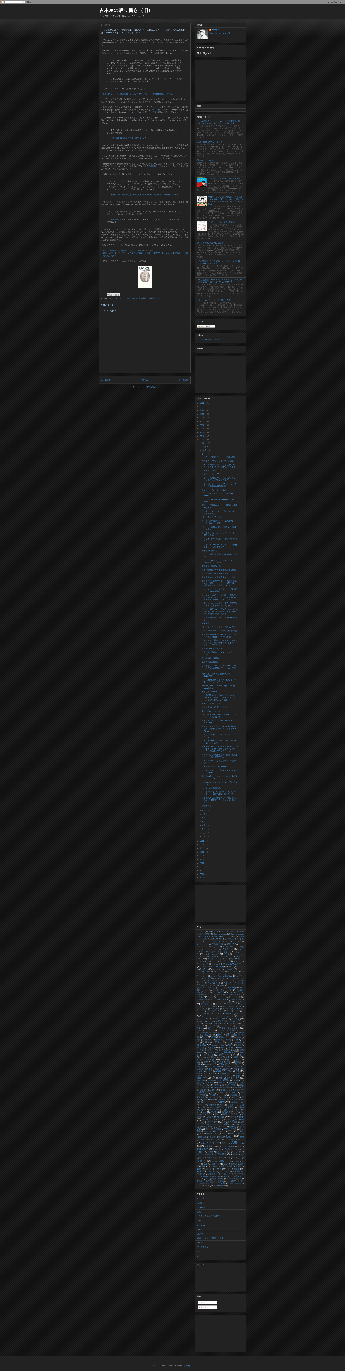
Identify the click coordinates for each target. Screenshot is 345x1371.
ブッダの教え (131, 298)
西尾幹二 (226, 1114)
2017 (202, 421)
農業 (229, 1152)
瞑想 (207, 1185)
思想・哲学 (202, 1078)
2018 (202, 418)
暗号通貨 (205, 1033)
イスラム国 (209, 952)
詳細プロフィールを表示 (219, 33)
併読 (199, 1171)
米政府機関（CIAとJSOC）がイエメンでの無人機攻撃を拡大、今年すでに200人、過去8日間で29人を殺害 (219, 697)
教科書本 (228, 1052)
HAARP (208, 934)
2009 (202, 848)
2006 (202, 856)
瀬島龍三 (235, 1110)
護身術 (207, 1064)
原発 (206, 1062)
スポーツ (211, 985)
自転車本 (232, 1083)
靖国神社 (230, 1179)
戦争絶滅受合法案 (209, 550)
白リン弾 (237, 1152)
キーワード (224, 961)
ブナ (224, 1006)
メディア (219, 1021)
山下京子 (237, 1073)
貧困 (230, 1161)
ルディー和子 (213, 1028)
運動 (206, 1037)
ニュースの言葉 (202, 999)
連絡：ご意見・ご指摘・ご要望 (210, 1238)
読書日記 (237, 1142)
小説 (223, 1095)
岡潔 (199, 1040)
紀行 (219, 1050)
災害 (199, 1073)
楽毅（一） (115, 219)
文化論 (238, 1166)
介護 (228, 1042)
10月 (204, 450)
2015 (202, 429)
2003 (202, 863)
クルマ (231, 967)
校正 (239, 1064)
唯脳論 (199, 1181)
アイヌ (199, 941)
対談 (216, 1122)
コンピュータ (204, 972)
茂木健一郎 (215, 1176)
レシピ (237, 1028)
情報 (212, 1100)
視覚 (213, 1078)
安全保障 (233, 1030)
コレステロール (217, 969)
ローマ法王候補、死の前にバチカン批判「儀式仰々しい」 (219, 741)
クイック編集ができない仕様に (210, 243)
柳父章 (238, 1179)
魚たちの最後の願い (210, 662)
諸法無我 (221, 1093)
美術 (228, 1158)
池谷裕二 (222, 1127)
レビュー (209, 1030)
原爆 (199, 1062)
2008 (202, 852)
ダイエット (203, 988)
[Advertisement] (220, 80)
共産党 (210, 1052)
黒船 (236, 1069)
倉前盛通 (217, 1119)
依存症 (223, 1033)
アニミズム (130, 112)
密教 (232, 1174)
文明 (229, 1169)
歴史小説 (221, 1183)
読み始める (208, 1142)
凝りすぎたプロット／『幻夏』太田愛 (215, 300)
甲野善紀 (200, 1067)
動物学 (202, 1139)
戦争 (241, 1116)
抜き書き (222, 1154)
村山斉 (202, 1122)
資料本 (229, 1078)
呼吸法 (238, 1062)
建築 (207, 1060)
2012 (202, 440)
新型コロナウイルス (209, 1102)
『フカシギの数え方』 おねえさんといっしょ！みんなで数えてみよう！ (220, 479)
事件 (238, 1078)
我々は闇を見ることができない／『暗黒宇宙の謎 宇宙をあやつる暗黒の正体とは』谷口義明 (220, 122)
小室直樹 (212, 1095)
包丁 (221, 1171)
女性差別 (232, 1092)
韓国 (222, 1048)
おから (232, 959)
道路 (224, 1139)
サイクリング (218, 972)
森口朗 (234, 1102)
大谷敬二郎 (210, 1124)
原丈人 (238, 1060)
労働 (231, 1183)
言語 (221, 1062)
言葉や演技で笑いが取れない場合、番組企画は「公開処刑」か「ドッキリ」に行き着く (220, 800)
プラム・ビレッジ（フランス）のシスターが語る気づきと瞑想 (220, 561)
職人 (225, 1099)
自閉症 (216, 1085)
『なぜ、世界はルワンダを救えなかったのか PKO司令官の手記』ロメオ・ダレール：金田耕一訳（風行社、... (220, 611)
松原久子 (235, 1097)
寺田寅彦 (205, 623)
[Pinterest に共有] (118, 294)
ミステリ (235, 1019)
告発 (210, 1069)
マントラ (204, 1019)
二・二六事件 (228, 1146)
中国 (207, 1129)
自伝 (242, 1083)
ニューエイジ (220, 997)
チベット (220, 988)
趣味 (205, 1090)
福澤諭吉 (234, 1164)
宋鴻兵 (228, 1120)
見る (229, 1060)
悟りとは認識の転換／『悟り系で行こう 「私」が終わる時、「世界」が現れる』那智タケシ (220, 281)
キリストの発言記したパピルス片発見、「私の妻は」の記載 (219, 522)
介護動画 (238, 1042)
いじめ (216, 949)
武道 (226, 1164)
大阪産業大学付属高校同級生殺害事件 (224, 178)
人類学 (204, 1107)
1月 (204, 836)
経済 (242, 1055)
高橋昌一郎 (227, 1066)
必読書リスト (202, 1203)
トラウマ (231, 994)
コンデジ (241, 969)
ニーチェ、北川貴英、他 (212, 470)
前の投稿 (183, 380)
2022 (202, 403)
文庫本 (217, 1168)
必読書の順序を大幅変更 (212, 648)
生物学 (235, 1112)
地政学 (202, 1127)
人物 (242, 1105)
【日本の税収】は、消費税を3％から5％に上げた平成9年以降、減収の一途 (219, 793)
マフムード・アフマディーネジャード (218, 1016)
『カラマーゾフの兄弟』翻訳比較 (222, 222)
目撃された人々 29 (210, 474)
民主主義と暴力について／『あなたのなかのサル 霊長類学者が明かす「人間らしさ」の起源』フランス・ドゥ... (220, 748)
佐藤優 (218, 1071)
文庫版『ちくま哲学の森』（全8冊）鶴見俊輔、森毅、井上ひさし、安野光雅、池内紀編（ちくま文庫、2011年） (219, 583)
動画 (229, 1136)
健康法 (237, 1057)
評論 (222, 1161)
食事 (231, 1099)
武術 (206, 1164)
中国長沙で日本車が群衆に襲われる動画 (219, 570)
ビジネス (240, 1002)
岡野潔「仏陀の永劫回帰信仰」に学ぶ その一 (128, 138)
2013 (202, 436)
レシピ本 (200, 1030)
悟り (199, 1064)
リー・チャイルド (227, 1026)
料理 (228, 1181)
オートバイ (223, 959)
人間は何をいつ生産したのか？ (215, 707)
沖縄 (236, 1040)
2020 (202, 410)
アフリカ (230, 944)
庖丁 (227, 1172)
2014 (202, 432)
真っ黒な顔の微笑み (210, 658)
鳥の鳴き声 (207, 1131)
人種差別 (231, 1105)
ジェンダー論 (215, 976)
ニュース (233, 997)
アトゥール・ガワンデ (220, 941)
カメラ (215, 961)
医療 (227, 1035)
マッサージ (229, 1014)
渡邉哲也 (209, 1133)
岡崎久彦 (207, 1040)
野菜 (222, 1179)
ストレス (227, 983)
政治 (204, 1112)
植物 (219, 1099)
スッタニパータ (214, 983)
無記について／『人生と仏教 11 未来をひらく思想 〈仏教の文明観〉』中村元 (138, 94)
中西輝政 (217, 1129)
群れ (235, 1055)
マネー (240, 1013)
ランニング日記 (212, 1026)
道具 (218, 1139)
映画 (214, 1037)
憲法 (214, 1060)
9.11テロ (200, 932)
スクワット (228, 981)
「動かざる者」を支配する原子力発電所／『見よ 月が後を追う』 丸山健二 (220, 604)
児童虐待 (212, 1080)
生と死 (214, 1112)
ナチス (200, 997)
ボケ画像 (240, 1009)
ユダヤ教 (216, 1023)
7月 (204, 814)
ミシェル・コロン (219, 1019)
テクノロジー (218, 992)
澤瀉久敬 (200, 1185)
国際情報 (226, 1069)
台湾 (223, 1122)
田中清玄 (240, 1131)
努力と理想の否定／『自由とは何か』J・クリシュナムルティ (129, 250)
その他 (241, 985)
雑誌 (206, 1073)
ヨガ (223, 1023)
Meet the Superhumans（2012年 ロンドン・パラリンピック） (219, 715)
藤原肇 (212, 1137)
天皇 (230, 1131)
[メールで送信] (108, 294)
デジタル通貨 (221, 994)
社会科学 (215, 1087)
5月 (204, 821)
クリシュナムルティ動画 (213, 966)
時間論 (152, 298)
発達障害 (209, 1154)
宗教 (211, 1089)
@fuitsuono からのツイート (208, 339)
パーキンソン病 (236, 999)
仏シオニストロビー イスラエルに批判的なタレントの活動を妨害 (220, 546)
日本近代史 (202, 1149)
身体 (201, 1105)
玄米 (214, 1062)
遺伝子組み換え (206, 1035)
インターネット (222, 952)
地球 (236, 1124)
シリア (202, 981)
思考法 (238, 1076)
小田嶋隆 (233, 1095)
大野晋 (219, 1124)
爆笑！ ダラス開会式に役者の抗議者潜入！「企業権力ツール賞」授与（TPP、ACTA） (220, 728)
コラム (205, 969)
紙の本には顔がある (205, 160)
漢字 (239, 1045)
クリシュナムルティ (116, 298)
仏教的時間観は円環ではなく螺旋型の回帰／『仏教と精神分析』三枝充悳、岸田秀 (143, 194)
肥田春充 (221, 1158)
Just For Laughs (220, 934)
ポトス (202, 1011)
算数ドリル (229, 1076)
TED (242, 936)
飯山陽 (201, 1158)
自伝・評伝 (204, 1085)
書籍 (201, 1092)
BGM (216, 932)
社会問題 (236, 1087)
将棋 (203, 1095)
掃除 (235, 1119)
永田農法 (238, 1037)
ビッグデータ (206, 1004)
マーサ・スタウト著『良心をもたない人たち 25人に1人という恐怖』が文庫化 (220, 465)
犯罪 (242, 1154)
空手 (228, 1055)
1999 (202, 878)
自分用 (200, 1234)
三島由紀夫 (224, 1073)
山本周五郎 (218, 1076)
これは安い (230, 969)
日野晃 (237, 1149)
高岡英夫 (216, 1067)
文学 (199, 1169)
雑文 (213, 1073)
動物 (242, 1137)
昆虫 (200, 1071)
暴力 (234, 1172)
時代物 (236, 1080)
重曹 (236, 1090)
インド (227, 954)
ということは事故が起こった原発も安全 (219, 457)
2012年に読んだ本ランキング (209, 142)
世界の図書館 (214, 1110)
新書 (222, 1102)
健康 (227, 1057)
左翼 (238, 1071)
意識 (232, 1032)
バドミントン (211, 1002)
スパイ (203, 985)
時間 (219, 1080)
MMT (216, 936)
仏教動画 (214, 1166)
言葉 (229, 1062)
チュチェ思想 (231, 988)
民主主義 (240, 1174)
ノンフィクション (218, 999)
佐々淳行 (208, 1071)
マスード (217, 1014)
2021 (202, 407)
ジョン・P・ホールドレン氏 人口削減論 (219, 631)
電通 (201, 1134)
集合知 (223, 1090)
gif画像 (199, 934)
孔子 (214, 1064)
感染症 (230, 1045)
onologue (201, 1207)
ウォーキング (225, 956)
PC (228, 936)
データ (206, 992)
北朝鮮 (202, 1174)
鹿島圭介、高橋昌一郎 (211, 566)
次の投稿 (106, 380)
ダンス (212, 988)
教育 (217, 1052)
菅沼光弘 (229, 1107)
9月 (204, 454)
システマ (240, 976)
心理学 (241, 1099)
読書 (224, 1143)
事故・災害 (201, 1080)
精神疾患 (206, 1114)
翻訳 (225, 1174)
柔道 (230, 1090)
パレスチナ (226, 1002)
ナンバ (210, 997)
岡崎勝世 (218, 1040)
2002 (202, 867)
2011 (202, 841)
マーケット (218, 1011)
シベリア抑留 (206, 978)
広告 (232, 1064)
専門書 (220, 1116)
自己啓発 (210, 1083)
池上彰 (212, 1127)
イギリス (209, 949)
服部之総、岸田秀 (209, 691)
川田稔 (233, 1117)
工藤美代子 (223, 1064)
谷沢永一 (228, 1124)
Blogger (225, 932)
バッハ (200, 1002)
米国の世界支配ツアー (211, 703)
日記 (239, 1146)
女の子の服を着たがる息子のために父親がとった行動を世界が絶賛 (220, 756)
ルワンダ (225, 1028)
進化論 (222, 1105)
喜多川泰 (203, 1050)
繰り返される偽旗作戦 (211, 788)
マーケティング (232, 1011)
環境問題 (200, 1048)
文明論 (237, 1169)
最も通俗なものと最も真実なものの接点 (219, 577)
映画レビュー (225, 1037)
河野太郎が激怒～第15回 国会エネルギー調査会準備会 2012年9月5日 (219, 635)
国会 (217, 1069)
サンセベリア (233, 972)
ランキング (233, 1023)
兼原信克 (200, 1060)
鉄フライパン (219, 1131)
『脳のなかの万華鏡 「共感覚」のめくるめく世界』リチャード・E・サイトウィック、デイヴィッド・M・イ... (220, 642)
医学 (219, 1035)
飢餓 (235, 1050)
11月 (204, 447)
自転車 (221, 1083)
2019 (202, 414)
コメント (204, 1307)
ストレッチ (239, 983)
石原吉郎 (210, 1117)
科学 (207, 1042)
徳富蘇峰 (232, 1139)
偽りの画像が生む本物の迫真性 (215, 573)
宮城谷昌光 (143, 298)
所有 (242, 1090)
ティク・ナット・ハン (222, 990)
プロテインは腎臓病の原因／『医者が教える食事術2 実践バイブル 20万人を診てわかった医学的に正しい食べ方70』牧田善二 (226, 200)
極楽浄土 (154, 166)
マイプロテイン (203, 1247)
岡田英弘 (229, 1040)
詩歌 (220, 1078)
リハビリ (238, 1026)
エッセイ (211, 959)
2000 (202, 874)
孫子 (242, 1120)
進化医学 (212, 1105)
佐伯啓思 (229, 1071)
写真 (207, 1087)
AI (210, 932)
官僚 (222, 1045)
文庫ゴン (209, 1169)
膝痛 (235, 1158)
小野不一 (216, 30)
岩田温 (241, 1048)
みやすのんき (201, 1021)
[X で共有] (113, 294)
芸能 (214, 1057)
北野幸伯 (211, 1174)
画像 (217, 1042)
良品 (234, 1181)
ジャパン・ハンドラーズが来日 (215, 490)
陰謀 (235, 1035)
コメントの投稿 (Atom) (147, 387)
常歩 (205, 1100)
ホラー (209, 1011)
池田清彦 (233, 1127)
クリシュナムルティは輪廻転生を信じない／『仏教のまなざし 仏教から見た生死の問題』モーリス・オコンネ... (220, 597)
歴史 (211, 1183)
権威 (222, 1060)
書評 (212, 1093)
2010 (202, 844)
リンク (200, 1028)
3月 (204, 829)
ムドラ (211, 1021)
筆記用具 (214, 1161)
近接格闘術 (209, 1055)
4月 (204, 825)
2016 (202, 425)
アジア (206, 941)
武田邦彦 (216, 1164)
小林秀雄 (224, 1097)
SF (234, 936)
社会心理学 (225, 1087)
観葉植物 (212, 1048)
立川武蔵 (221, 1181)
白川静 (199, 1154)
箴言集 (221, 1185)
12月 (204, 443)
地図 (242, 1124)
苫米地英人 (209, 1146)
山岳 (199, 1076)
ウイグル (213, 956)
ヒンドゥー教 (232, 1004)
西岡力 (217, 1114)
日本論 (227, 1149)
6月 (204, 818)
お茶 (202, 961)
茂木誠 (226, 1176)
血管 (220, 1057)
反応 (235, 1154)
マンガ (241, 1016)
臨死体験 (204, 1183)
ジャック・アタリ (237, 978)
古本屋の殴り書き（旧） (126, 10)
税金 (235, 1114)
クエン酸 (217, 964)
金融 (220, 1055)
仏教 (158, 298)
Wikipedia (231, 939)
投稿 (202, 1302)
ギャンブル (237, 961)
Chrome (233, 932)
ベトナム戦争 (228, 1009)
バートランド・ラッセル (212, 517)
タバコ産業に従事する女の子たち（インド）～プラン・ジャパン (219, 681)
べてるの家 (215, 1009)
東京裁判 (241, 1133)
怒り (223, 1134)
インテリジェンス (211, 954)
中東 (234, 1129)
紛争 (231, 1166)
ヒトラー (219, 1004)
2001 (202, 870)
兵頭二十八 (211, 1172)
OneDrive (201, 1225)
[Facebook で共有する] (116, 294)
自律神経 (225, 1085)
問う (207, 1179)
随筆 (212, 1107)
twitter (218, 938)
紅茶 (208, 1066)
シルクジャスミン (216, 981)
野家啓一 (214, 1179)
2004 (202, 859)
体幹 (209, 1122)
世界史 (224, 1110)
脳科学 (219, 1152)
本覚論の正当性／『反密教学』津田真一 (219, 461)
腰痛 (242, 1069)
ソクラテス (232, 985)
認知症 (210, 1152)
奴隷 (216, 1134)
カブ (208, 961)
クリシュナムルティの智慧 (208, 1216)
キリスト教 (203, 964)
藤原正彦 (202, 1137)
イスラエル (228, 949)
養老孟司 (209, 1181)
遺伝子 (241, 1033)
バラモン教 (155, 110)
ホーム (145, 380)
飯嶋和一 (210, 1158)
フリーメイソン (234, 1006)
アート (239, 939)
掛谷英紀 (215, 1045)
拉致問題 (238, 1183)
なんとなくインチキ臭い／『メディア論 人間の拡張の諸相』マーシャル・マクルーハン (220, 667)
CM (240, 932)
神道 (242, 1102)
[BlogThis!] (110, 294)
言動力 (200, 1212)
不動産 (237, 1161)
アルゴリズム (213, 947)
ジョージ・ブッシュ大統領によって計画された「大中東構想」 (220, 590)
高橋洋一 (236, 1066)
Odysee (200, 1256)
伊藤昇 (215, 1033)
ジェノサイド (224, 974)
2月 (204, 832)
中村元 (226, 1129)
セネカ (222, 985)
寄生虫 (212, 1050)
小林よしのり (212, 1097)
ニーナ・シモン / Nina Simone (214, 766)
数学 (219, 1107)
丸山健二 (231, 1048)
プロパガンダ (202, 1009)
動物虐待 (210, 1139)
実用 (234, 1085)
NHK (222, 936)
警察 (202, 1057)
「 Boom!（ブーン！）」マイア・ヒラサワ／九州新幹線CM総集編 (219, 485)
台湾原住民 (232, 1122)
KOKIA (207, 936)
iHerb (199, 1242)
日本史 (217, 1149)
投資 (231, 1133)
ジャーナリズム (221, 978)
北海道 (241, 1171)
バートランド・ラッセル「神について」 (219, 627)
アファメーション (203, 944)
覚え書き (201, 1045)
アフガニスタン (218, 944)
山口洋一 (207, 1076)
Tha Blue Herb (206, 939)
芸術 (208, 1057)
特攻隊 (241, 1139)
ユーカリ (207, 1023)
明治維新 (204, 1176)
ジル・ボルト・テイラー (212, 711)
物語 (222, 1166)
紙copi (199, 1251)
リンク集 (201, 1198)
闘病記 (220, 1137)
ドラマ (239, 994)
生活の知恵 (226, 1112)
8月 (204, 810)
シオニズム (227, 976)
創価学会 (205, 1119)
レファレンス (222, 1030)
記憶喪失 (227, 1050)
